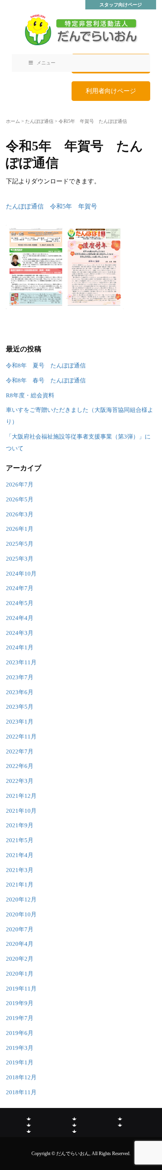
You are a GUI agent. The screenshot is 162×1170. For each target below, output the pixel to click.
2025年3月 (19, 559)
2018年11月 (21, 1092)
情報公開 (120, 1117)
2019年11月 (21, 988)
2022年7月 (19, 751)
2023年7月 (19, 677)
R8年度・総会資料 (30, 395)
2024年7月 (19, 588)
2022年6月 (19, 766)
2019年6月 (19, 1033)
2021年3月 (19, 870)
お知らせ (29, 1123)
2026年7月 (19, 484)
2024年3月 (19, 633)
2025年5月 (19, 544)
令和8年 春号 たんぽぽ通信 (46, 380)
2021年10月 (21, 811)
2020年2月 (19, 959)
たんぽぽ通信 (39, 121)
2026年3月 (19, 514)
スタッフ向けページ (120, 4)
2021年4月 (19, 855)
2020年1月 (19, 974)
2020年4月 (19, 944)
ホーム (13, 121)
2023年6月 (19, 692)
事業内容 (74, 1117)
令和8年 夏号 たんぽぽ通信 (46, 365)
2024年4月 (19, 618)
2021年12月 (21, 796)
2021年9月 (19, 825)
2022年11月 (21, 736)
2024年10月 (21, 573)
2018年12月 (21, 1077)
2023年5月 (19, 707)
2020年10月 (21, 914)
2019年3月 (19, 1048)
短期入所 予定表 (74, 1129)
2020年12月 (21, 899)
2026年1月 (19, 529)
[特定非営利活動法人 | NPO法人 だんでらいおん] (81, 29)
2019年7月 (19, 1018)
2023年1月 (19, 721)
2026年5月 (19, 499)
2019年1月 (19, 1062)
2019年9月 (19, 1003)
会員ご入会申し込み (29, 1129)
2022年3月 (19, 781)
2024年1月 (19, 647)
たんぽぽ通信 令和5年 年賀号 (51, 206)
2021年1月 (19, 884)
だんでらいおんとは (29, 1117)
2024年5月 (19, 603)
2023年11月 (21, 662)
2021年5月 (19, 840)
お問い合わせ (120, 1123)
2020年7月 (19, 929)
